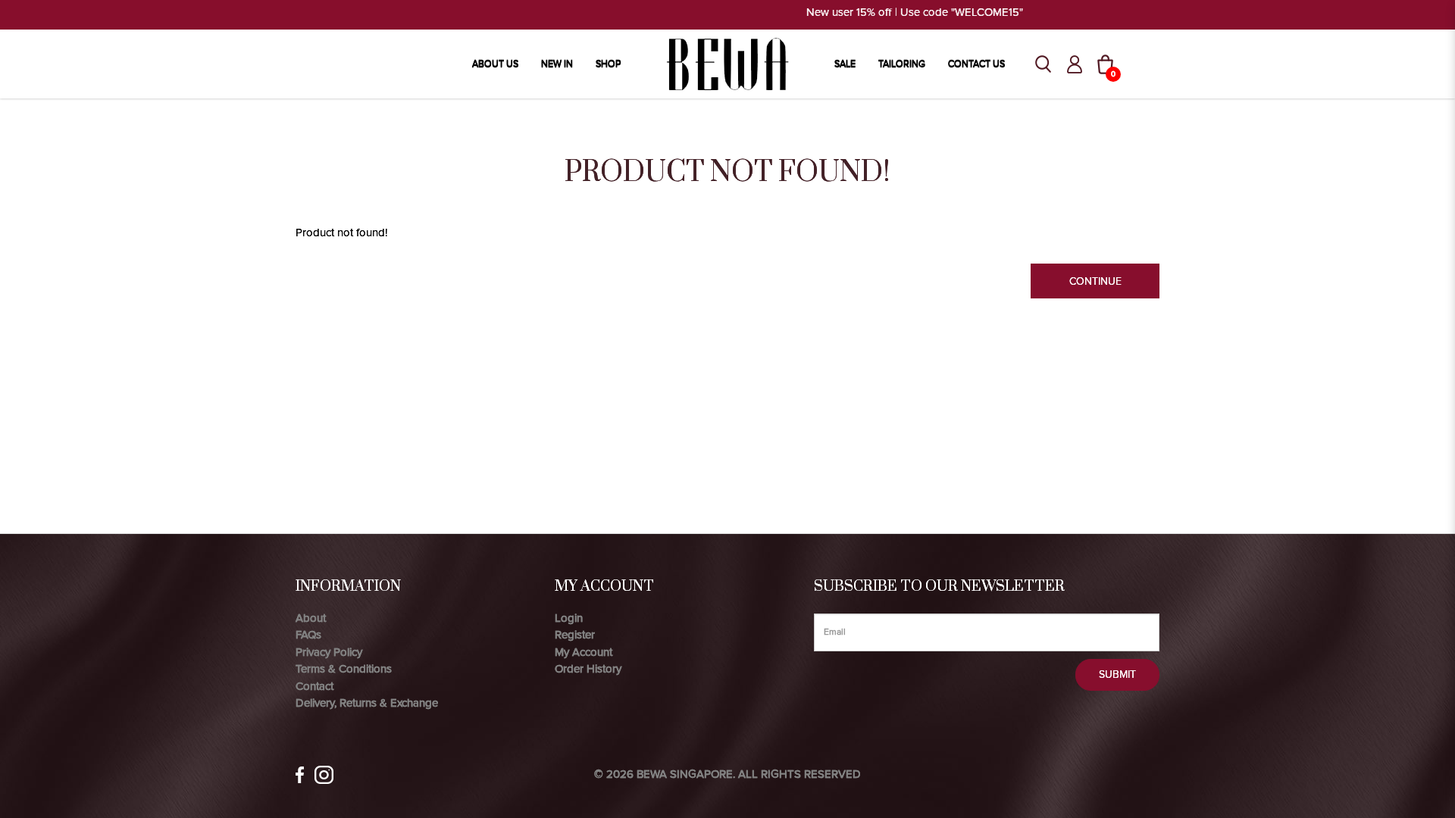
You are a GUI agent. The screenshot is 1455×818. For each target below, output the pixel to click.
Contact (314, 686)
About (311, 618)
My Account (583, 652)
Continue (1095, 281)
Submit (1117, 674)
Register (575, 635)
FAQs (308, 635)
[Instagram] (323, 775)
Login (569, 618)
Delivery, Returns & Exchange (367, 703)
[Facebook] (300, 774)
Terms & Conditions (344, 669)
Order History (588, 669)
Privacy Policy (329, 652)
